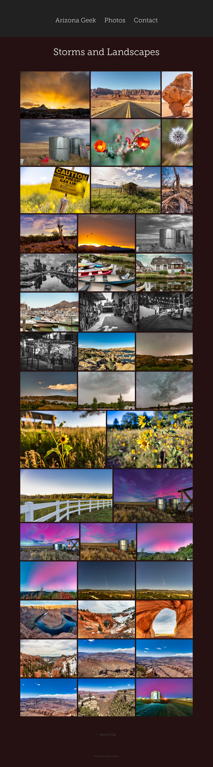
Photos (114, 20)
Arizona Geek (75, 20)
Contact (146, 20)
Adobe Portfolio (112, 756)
